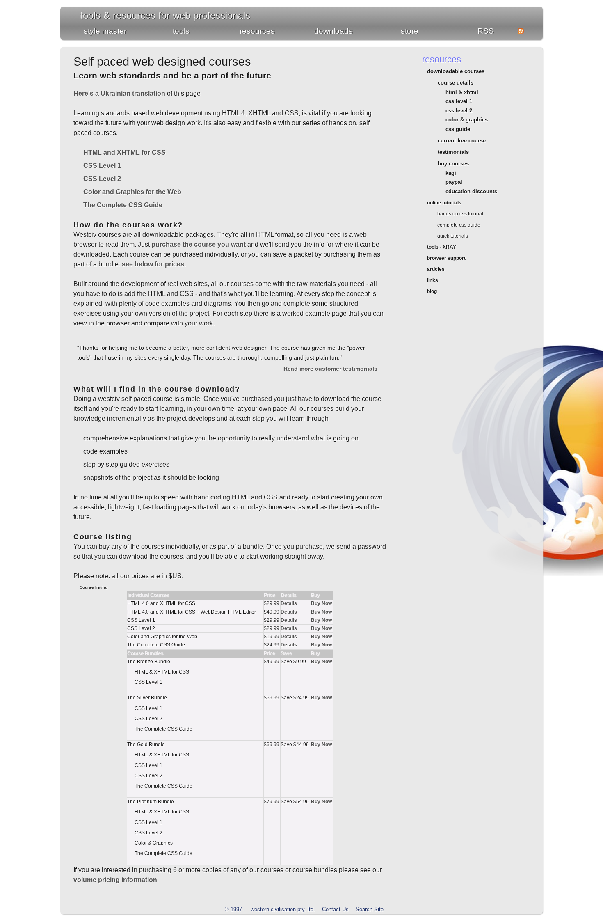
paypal (453, 182)
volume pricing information (115, 879)
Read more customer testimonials (330, 368)
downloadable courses (455, 71)
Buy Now (321, 603)
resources (257, 31)
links (432, 280)
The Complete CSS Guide (122, 205)
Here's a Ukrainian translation (119, 93)
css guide (457, 129)
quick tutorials (452, 236)
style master (105, 31)
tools (181, 31)
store (409, 31)
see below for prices (153, 264)
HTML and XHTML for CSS (124, 152)
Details (289, 603)
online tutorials (444, 203)
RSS (485, 31)
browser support (446, 258)
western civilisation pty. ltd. (283, 909)
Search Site (370, 909)
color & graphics (466, 120)
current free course (461, 140)
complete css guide (458, 225)
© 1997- (234, 909)
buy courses (453, 163)
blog (432, 291)
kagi (450, 173)
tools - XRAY (441, 247)
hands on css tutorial (460, 214)
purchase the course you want (198, 244)
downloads (333, 31)
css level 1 (458, 101)
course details (455, 83)
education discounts (471, 191)
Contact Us (335, 909)
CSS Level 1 (102, 165)
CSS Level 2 (102, 178)
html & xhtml (461, 92)
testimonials (453, 152)
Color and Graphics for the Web (132, 191)
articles (436, 269)
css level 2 (458, 111)
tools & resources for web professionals (165, 15)
